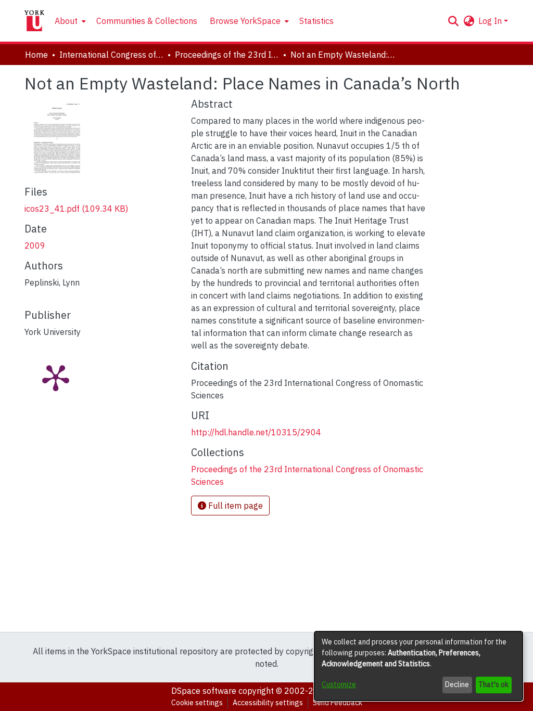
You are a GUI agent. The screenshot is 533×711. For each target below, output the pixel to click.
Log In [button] (491, 21)
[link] (76, 208)
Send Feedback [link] (337, 702)
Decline (457, 684)
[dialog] (418, 666)
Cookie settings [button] (197, 702)
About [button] (66, 21)
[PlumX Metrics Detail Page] (55, 377)
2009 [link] (34, 245)
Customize (339, 684)
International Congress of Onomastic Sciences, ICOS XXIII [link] (111, 54)
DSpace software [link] (203, 691)
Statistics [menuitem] (316, 21)
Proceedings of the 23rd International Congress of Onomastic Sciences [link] (227, 54)
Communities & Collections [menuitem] (146, 21)
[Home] (34, 20)
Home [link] (36, 54)
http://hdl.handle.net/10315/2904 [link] (256, 432)
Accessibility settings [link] (268, 702)
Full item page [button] (234, 505)
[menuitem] (69, 21)
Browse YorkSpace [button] (245, 21)
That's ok (493, 684)
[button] (453, 21)
